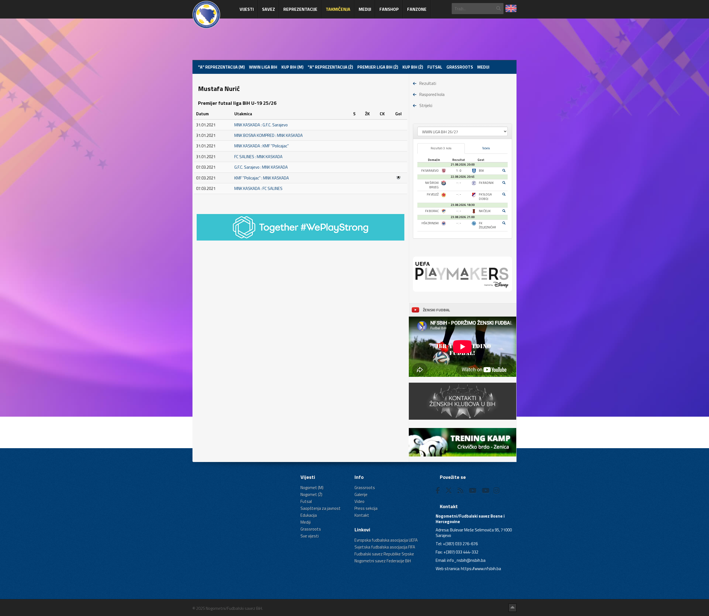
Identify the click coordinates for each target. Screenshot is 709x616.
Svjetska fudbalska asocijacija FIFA (384, 547)
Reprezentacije (300, 9)
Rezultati (427, 83)
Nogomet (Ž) (311, 494)
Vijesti (247, 9)
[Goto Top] (512, 608)
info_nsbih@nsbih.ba (466, 560)
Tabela (486, 148)
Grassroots (459, 67)
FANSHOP (389, 9)
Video (359, 501)
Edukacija (308, 515)
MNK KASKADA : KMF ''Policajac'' (261, 146)
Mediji (365, 9)
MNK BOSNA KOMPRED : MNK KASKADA (268, 135)
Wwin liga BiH (263, 67)
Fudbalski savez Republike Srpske (384, 554)
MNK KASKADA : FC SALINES (258, 188)
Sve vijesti (309, 536)
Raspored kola (432, 94)
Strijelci (425, 105)
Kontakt (361, 515)
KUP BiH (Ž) (412, 67)
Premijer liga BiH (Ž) (377, 67)
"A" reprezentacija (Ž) (330, 67)
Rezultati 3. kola (441, 148)
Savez (268, 9)
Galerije (361, 494)
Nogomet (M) (311, 487)
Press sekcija (365, 508)
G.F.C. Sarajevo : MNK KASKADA (261, 167)
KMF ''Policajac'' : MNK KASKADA (261, 178)
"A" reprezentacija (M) (221, 67)
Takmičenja (338, 9)
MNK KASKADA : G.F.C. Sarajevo (261, 125)
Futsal (434, 67)
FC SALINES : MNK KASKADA (258, 156)
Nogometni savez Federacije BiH (382, 561)
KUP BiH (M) (292, 67)
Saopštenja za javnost (320, 508)
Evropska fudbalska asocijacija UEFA (386, 540)
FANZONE (417, 9)
